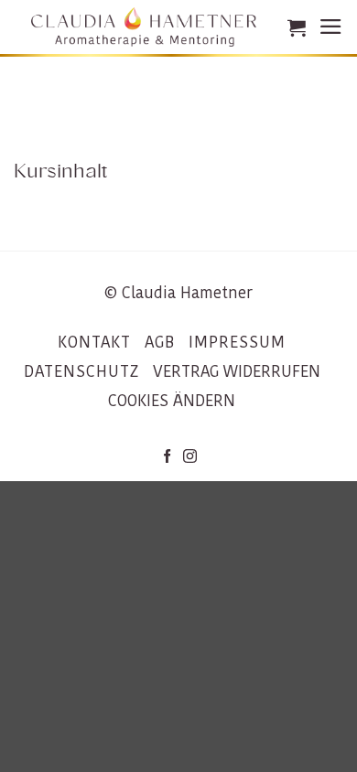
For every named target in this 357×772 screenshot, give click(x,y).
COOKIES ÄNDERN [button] (171, 401)
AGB (160, 342)
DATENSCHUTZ (81, 371)
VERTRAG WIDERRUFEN (236, 371)
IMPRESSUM (237, 342)
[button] (296, 27)
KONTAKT (94, 342)
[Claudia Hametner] (144, 27)
